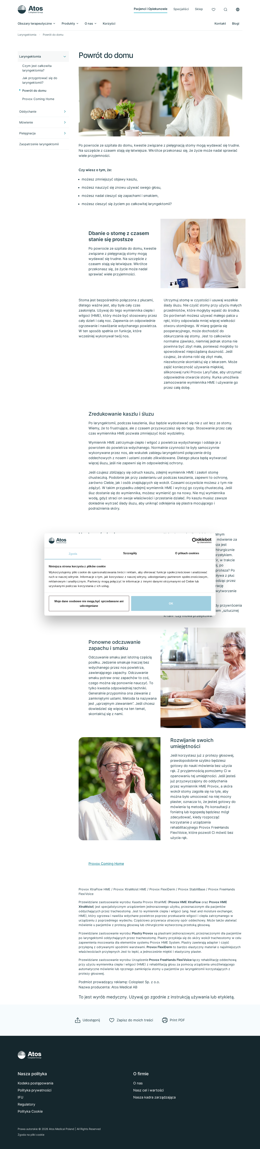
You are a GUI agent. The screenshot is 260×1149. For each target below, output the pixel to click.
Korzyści (109, 23)
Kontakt (220, 23)
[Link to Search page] (225, 9)
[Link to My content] (213, 9)
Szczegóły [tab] (130, 553)
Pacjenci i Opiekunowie (150, 9)
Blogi (235, 23)
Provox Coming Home (106, 864)
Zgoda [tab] (73, 553)
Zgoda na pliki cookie (31, 1134)
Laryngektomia (27, 34)
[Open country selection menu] (237, 9)
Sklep (199, 9)
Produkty (68, 23)
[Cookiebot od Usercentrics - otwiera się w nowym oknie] (194, 540)
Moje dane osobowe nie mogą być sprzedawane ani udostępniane (89, 603)
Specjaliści (181, 9)
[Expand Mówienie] (65, 122)
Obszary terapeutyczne (35, 23)
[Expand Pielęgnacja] (65, 133)
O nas (89, 23)
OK (171, 603)
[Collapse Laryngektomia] (65, 56)
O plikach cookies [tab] (187, 553)
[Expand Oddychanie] (65, 111)
